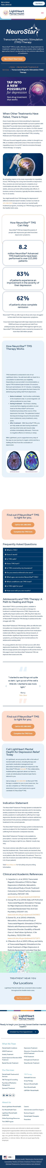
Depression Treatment (30, 1048)
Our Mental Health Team (9, 1110)
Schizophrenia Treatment (31, 1060)
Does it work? (12, 554)
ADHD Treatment (7, 1051)
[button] (23, 550)
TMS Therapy (28, 1074)
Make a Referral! (6, 4)
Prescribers (27, 1119)
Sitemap (8, 1164)
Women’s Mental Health (31, 1084)
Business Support (29, 1113)
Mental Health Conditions (9, 1048)
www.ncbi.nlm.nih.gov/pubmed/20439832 (24, 915)
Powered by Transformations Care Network (26, 1164)
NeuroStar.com (11, 865)
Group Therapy (28, 1081)
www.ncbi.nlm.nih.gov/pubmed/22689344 (24, 897)
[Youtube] (7, 1095)
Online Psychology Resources (11, 1118)
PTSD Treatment (29, 1056)
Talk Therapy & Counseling (10, 1079)
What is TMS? (12, 550)
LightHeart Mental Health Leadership (9, 1114)
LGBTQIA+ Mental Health (31, 1090)
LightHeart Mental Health (16, 1159)
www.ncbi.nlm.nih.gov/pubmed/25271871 (24, 938)
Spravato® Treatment (8, 1088)
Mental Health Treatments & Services (10, 1075)
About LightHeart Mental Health (11, 1106)
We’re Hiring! (5, 2)
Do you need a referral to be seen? (20, 572)
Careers (26, 1106)
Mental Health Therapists (31, 1116)
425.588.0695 (7, 203)
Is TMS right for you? (15, 586)
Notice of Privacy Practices (22, 1162)
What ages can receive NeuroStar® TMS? (22, 577)
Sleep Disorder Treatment (31, 1063)
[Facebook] (3, 1095)
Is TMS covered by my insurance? (19, 568)
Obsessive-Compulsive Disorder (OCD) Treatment (34, 1052)
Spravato (23, 769)
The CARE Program (7, 1121)
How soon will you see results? (19, 590)
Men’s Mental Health (30, 1087)
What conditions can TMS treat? (19, 581)
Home (12, 67)
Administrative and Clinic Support (34, 1110)
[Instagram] (13, 1095)
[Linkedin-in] (10, 1095)
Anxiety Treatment (7, 1054)
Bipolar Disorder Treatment (10, 1063)
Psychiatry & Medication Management (9, 1084)
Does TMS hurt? (13, 563)
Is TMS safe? (11, 559)
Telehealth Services (30, 1077)
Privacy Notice (36, 1162)
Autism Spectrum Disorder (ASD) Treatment (12, 1059)
